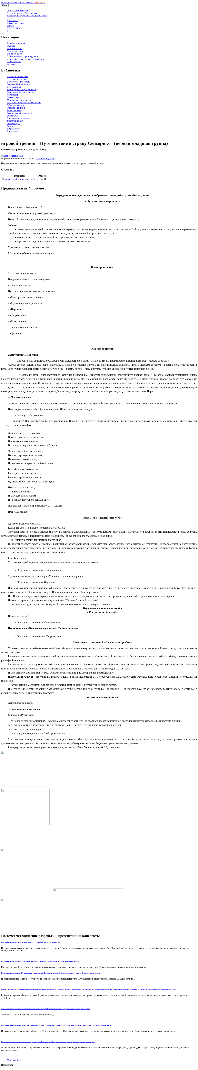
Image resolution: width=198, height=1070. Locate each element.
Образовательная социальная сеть (23, 2)
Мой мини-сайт (14, 48)
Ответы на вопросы (17, 51)
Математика (13, 97)
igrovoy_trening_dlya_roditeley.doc (20, 179)
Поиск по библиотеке (17, 76)
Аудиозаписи (13, 128)
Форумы (11, 64)
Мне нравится (14, 1060)
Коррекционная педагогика (20, 92)
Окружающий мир (16, 108)
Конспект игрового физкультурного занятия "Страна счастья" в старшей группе (30, 942)
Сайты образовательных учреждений (25, 59)
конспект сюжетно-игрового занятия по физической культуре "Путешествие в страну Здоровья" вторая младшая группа (45, 1009)
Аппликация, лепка (16, 79)
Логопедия (12, 95)
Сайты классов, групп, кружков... (23, 56)
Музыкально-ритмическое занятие (24, 102)
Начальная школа (15, 23)
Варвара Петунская (45, 158)
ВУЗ (9, 31)
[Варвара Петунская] (12, 156)
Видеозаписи (13, 131)
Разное (10, 126)
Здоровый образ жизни (18, 84)
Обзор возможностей (17, 10)
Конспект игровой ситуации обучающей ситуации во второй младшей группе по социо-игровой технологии (40, 961)
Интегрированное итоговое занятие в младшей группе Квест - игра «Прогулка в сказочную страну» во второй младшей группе (48, 1042)
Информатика (14, 87)
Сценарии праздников (18, 118)
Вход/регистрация (16, 43)
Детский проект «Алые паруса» (22, 13)
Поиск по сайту (14, 53)
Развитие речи (14, 110)
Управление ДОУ (15, 121)
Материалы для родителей (20, 100)
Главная (11, 46)
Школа (10, 25)
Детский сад (13, 20)
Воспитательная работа (18, 81)
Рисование (12, 115)
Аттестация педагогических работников (27, 15)
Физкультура (13, 123)
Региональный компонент (20, 113)
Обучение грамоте (16, 105)
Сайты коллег (14, 61)
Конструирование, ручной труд (22, 89)
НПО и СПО (13, 28)
